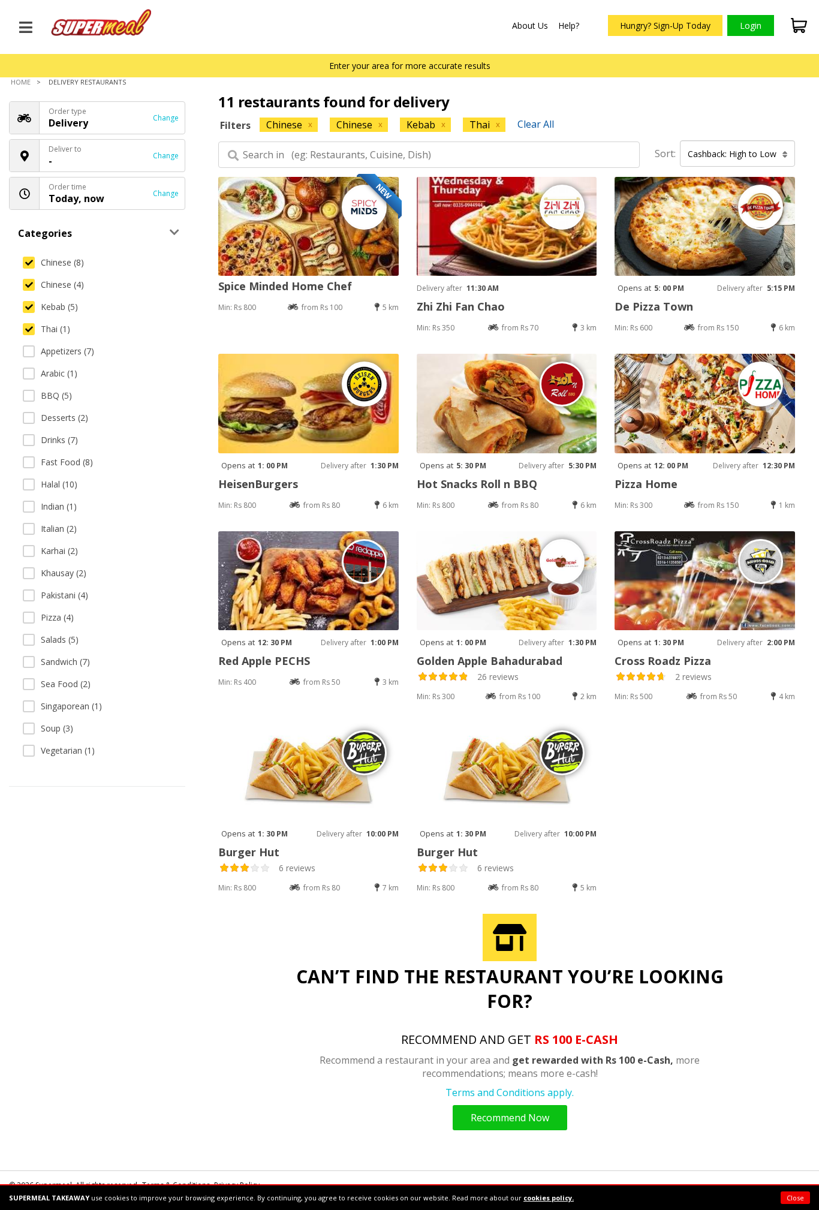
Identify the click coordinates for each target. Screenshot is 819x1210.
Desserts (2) (64, 417)
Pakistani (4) (64, 595)
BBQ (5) (56, 395)
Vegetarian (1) (68, 750)
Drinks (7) (59, 440)
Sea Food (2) (66, 684)
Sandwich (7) (65, 661)
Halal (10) (59, 484)
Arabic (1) (59, 373)
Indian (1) (59, 506)
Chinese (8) (62, 262)
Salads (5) (60, 639)
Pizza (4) (57, 617)
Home (21, 81)
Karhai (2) (59, 550)
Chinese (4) (62, 284)
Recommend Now (510, 1117)
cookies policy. (548, 1197)
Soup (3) (57, 728)
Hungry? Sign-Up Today (665, 25)
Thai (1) (55, 329)
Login (750, 25)
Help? (568, 25)
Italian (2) (59, 528)
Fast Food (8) (67, 462)
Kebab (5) (59, 306)
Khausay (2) (63, 573)
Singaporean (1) (71, 706)
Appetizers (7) (67, 351)
